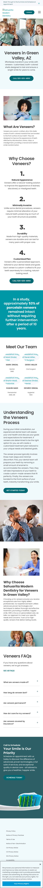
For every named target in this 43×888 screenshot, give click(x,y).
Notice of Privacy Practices (15, 835)
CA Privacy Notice (12, 848)
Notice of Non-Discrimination (16, 843)
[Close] (40, 864)
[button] (39, 12)
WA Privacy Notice (12, 856)
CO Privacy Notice (12, 852)
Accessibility (10, 860)
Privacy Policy (10, 831)
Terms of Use (10, 839)
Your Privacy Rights (21, 884)
